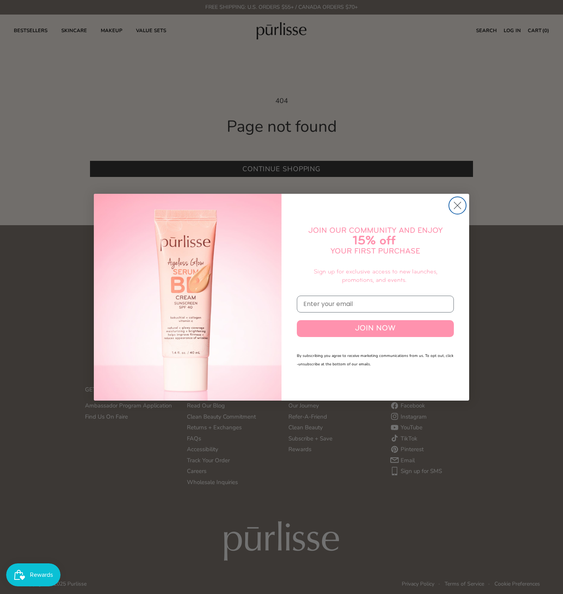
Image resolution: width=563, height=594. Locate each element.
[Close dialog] (457, 205)
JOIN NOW (375, 328)
